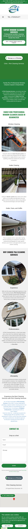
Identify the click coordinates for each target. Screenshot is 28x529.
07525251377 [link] (15, 17)
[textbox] (14, 439)
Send (14, 465)
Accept (20, 525)
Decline (7, 525)
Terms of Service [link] (14, 471)
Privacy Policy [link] (23, 470)
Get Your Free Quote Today (14, 42)
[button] (3, 17)
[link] (14, 9)
